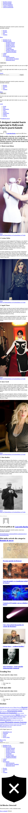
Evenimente (9, 48)
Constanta (9, 709)
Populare (5, 32)
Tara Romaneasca (6, 725)
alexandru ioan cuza (4, 707)
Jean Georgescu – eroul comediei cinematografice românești (13, 667)
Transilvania (3, 726)
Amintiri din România (11, 52)
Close (1, 741)
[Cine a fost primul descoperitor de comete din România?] (15, 615)
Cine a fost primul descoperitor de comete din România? (13, 625)
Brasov (15, 707)
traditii (14, 725)
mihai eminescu (18, 716)
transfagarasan (18, 725)
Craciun (20, 709)
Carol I (1, 709)
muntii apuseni (10, 718)
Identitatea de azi (7, 39)
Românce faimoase (10, 46)
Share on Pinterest (4, 235)
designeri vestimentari (9, 533)
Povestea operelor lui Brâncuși (12, 561)
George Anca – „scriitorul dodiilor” (14, 646)
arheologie (11, 707)
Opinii (4, 54)
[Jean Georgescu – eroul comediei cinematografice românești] (15, 656)
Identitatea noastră (7, 41)
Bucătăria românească (11, 50)
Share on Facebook (13, 235)
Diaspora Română (7, 3)
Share (1, 234)
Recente (5, 30)
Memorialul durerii (10, 60)
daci (24, 709)
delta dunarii (5, 711)
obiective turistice (5, 720)
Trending (5, 34)
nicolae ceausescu (19, 718)
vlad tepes (9, 726)
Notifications (6, 113)
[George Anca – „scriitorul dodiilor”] (15, 636)
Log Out (5, 116)
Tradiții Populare (10, 49)
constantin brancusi (15, 709)
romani (4, 535)
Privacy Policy (6, 737)
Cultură (4, 53)
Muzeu (14, 718)
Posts (4, 107)
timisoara (11, 725)
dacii (1, 711)
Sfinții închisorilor (10, 57)
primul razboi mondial (16, 719)
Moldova (5, 718)
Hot (4, 33)
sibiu (20, 723)
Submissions (6, 109)
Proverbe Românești (8, 4)
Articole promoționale (8, 7)
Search (21, 74)
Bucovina (19, 707)
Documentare (6, 56)
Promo (4, 736)
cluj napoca (5, 709)
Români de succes (10, 45)
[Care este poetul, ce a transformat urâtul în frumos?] (15, 571)
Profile (4, 106)
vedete (7, 535)
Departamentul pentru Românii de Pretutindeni (11, 712)
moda (21, 533)
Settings (5, 114)
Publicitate (5, 733)
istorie (18, 715)
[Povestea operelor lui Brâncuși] (15, 551)
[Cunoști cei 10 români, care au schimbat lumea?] (15, 593)
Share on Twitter (21, 235)
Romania (9, 722)
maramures (22, 715)
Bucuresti (25, 707)
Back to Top (3, 740)
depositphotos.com (7, 732)
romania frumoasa (20, 722)
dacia (26, 709)
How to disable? (4, 811)
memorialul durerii (8, 716)
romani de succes (4, 723)
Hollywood (17, 533)
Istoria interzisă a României (12, 58)
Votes (4, 110)
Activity (5, 112)
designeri (2, 533)
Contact (5, 734)
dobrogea (18, 713)
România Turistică (7, 1)
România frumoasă (10, 42)
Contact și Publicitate (8, 6)
